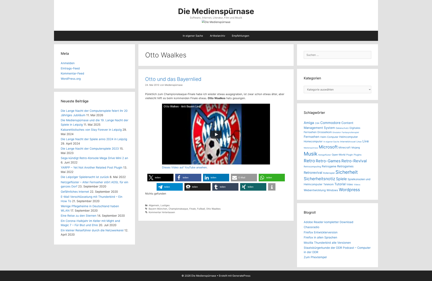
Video (349, 184)
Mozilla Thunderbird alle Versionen (327, 242)
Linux (359, 141)
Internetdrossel (348, 141)
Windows (332, 190)
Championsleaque (178, 208)
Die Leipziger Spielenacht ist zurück (85, 177)
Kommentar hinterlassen (162, 212)
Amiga (309, 123)
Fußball (201, 208)
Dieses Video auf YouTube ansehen (184, 167)
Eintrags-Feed (70, 68)
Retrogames (345, 166)
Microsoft (328, 146)
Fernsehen (311, 136)
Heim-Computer (329, 136)
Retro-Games (328, 161)
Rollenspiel (329, 173)
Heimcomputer (348, 136)
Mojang (356, 147)
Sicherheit (346, 172)
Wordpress (349, 189)
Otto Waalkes (213, 208)
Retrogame (329, 166)
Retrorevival (313, 173)
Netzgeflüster (324, 155)
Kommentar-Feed (72, 73)
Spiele (341, 178)
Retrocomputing (312, 166)
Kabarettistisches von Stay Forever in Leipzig (91, 129)
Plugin (349, 154)
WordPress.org (71, 78)
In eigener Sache (193, 35)
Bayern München (158, 208)
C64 (317, 123)
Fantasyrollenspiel (350, 132)
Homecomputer (313, 141)
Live (365, 141)
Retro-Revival (354, 161)
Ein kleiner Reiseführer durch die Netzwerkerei (92, 230)
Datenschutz (342, 128)
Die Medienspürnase (216, 11)
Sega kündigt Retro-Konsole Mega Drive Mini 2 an (94, 158)
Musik (310, 154)
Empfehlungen (240, 35)
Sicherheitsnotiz (319, 178)
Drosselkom (324, 132)
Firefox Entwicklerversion (321, 232)
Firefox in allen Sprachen (320, 237)
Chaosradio (311, 227)
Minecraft (345, 147)
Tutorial (340, 184)
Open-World (338, 154)
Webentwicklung (315, 190)
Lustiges (165, 205)
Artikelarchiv (217, 35)
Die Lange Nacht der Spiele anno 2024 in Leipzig (94, 139)
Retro (309, 160)
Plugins (357, 154)
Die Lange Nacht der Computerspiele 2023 (90, 148)
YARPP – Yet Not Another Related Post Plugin (91, 167)
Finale (192, 208)
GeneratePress (241, 275)
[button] (160, 177)
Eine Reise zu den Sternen (78, 215)
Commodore (330, 123)
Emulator (337, 132)
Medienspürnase (311, 148)
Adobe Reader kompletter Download (328, 222)
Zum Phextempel (315, 257)
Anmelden (68, 63)
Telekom (328, 184)
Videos (357, 184)
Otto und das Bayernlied (173, 79)
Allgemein (154, 205)
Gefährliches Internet (75, 191)
